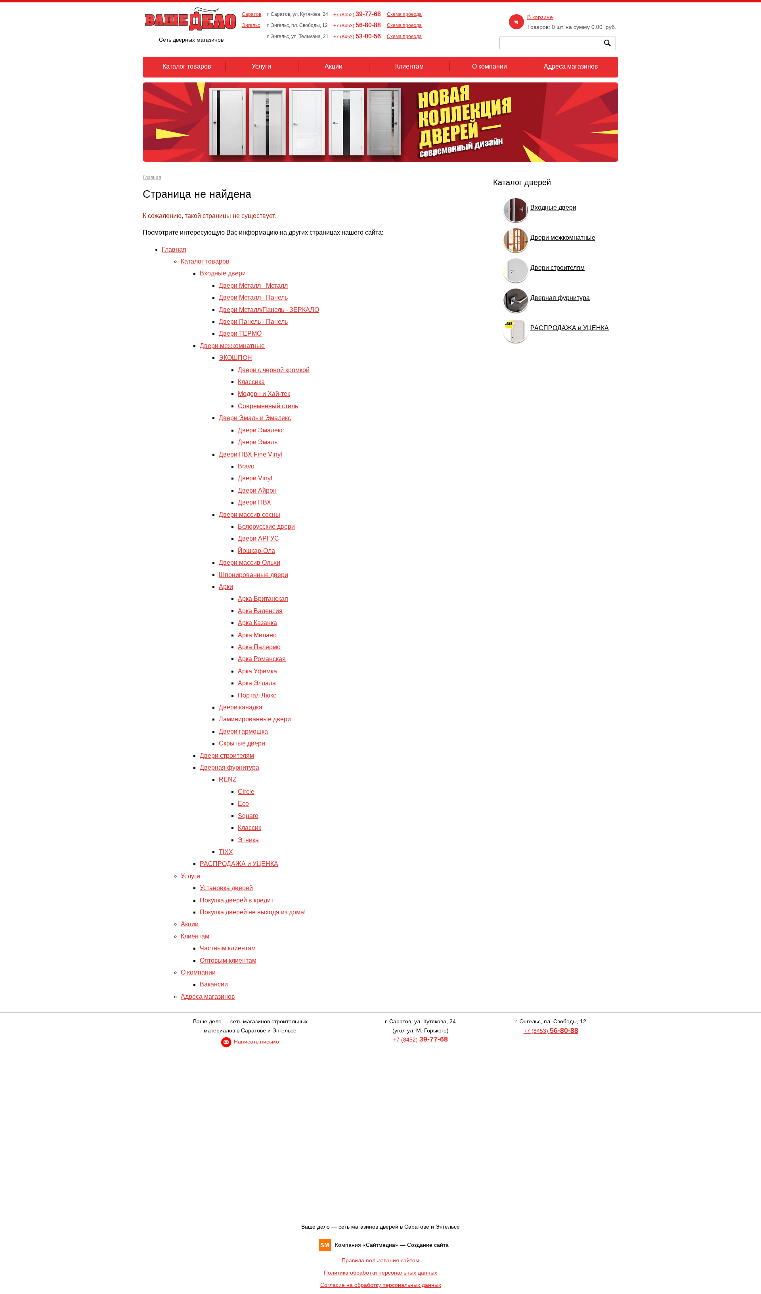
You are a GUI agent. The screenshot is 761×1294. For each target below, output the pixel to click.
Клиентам (195, 936)
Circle (246, 791)
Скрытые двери (242, 743)
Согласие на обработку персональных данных (380, 1285)
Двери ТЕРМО (240, 333)
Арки (226, 586)
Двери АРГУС (258, 538)
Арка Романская (262, 659)
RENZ (228, 779)
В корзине (540, 17)
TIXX (226, 852)
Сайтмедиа (380, 1245)
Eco (243, 803)
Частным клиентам (228, 948)
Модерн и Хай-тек (264, 393)
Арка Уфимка (257, 671)
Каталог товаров (205, 261)
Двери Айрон (257, 490)
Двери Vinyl (255, 478)
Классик (249, 827)
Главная (152, 177)
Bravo (246, 466)
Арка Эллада (257, 683)
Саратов (251, 14)
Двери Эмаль (257, 442)
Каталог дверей (522, 182)
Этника (248, 840)
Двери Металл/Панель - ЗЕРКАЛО (269, 309)
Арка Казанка (257, 622)
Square (248, 815)
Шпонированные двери (253, 575)
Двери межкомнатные (232, 345)
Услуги (190, 876)
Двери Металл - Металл (253, 285)
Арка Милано (257, 635)
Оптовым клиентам (228, 960)
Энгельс (251, 25)
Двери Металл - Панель (253, 297)
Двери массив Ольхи (249, 562)
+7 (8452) (357, 14)
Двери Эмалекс (261, 430)
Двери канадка (240, 707)
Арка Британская (263, 598)
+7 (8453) (357, 26)
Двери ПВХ (254, 502)
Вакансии (214, 984)
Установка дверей (226, 888)
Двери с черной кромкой (274, 370)
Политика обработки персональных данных (380, 1272)
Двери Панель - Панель (253, 321)
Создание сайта (428, 1245)
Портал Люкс (257, 695)
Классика (251, 381)
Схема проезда (404, 14)
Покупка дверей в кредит (236, 900)
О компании (198, 972)
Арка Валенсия (260, 611)
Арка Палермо (259, 647)
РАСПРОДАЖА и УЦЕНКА (239, 863)
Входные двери (223, 273)
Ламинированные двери (255, 719)
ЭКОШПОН (235, 357)
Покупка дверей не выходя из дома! (253, 912)
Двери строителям (227, 755)
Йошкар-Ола (256, 550)
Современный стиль (268, 406)
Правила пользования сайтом (380, 1260)
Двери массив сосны (249, 514)
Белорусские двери (266, 526)
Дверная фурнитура (229, 767)
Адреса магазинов (208, 996)
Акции (190, 924)
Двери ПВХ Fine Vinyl (250, 454)
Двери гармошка (243, 731)
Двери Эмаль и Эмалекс (255, 418)
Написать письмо (256, 1041)
